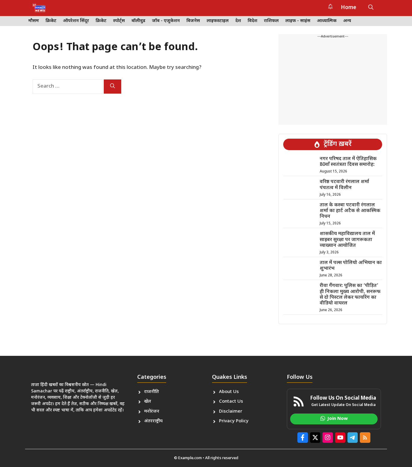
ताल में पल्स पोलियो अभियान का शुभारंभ (351, 266)
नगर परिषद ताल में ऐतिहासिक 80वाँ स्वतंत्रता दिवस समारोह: (348, 162)
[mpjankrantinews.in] (39, 7)
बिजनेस (193, 21)
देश (238, 21)
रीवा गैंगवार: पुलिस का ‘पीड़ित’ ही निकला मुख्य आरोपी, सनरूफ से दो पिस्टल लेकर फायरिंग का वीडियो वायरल (350, 295)
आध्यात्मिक (327, 21)
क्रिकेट (51, 21)
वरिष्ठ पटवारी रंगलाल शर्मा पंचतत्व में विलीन (344, 185)
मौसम (33, 21)
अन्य (347, 21)
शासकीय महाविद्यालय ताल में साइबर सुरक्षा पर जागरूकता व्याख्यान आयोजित (347, 240)
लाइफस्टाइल (218, 21)
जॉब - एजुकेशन (166, 21)
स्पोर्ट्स (119, 21)
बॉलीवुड (138, 21)
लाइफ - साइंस (297, 21)
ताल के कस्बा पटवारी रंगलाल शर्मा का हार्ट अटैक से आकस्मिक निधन (350, 211)
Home (348, 8)
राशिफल (271, 21)
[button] (370, 7)
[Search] (112, 86)
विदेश (252, 21)
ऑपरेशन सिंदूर (76, 21)
